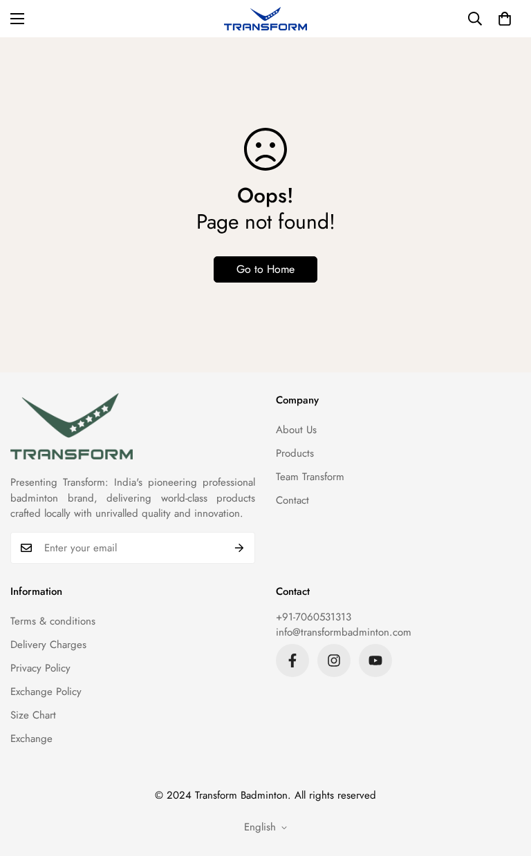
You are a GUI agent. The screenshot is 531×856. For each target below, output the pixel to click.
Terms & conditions (52, 621)
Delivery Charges (48, 644)
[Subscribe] (239, 548)
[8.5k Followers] (292, 660)
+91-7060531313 (313, 617)
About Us (296, 429)
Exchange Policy (46, 691)
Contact (292, 500)
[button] (505, 19)
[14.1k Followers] (334, 660)
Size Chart (33, 715)
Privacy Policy (40, 668)
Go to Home (265, 269)
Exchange (31, 738)
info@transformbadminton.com (343, 632)
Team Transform (310, 476)
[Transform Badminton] (265, 18)
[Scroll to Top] (504, 781)
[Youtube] (375, 660)
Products (295, 453)
